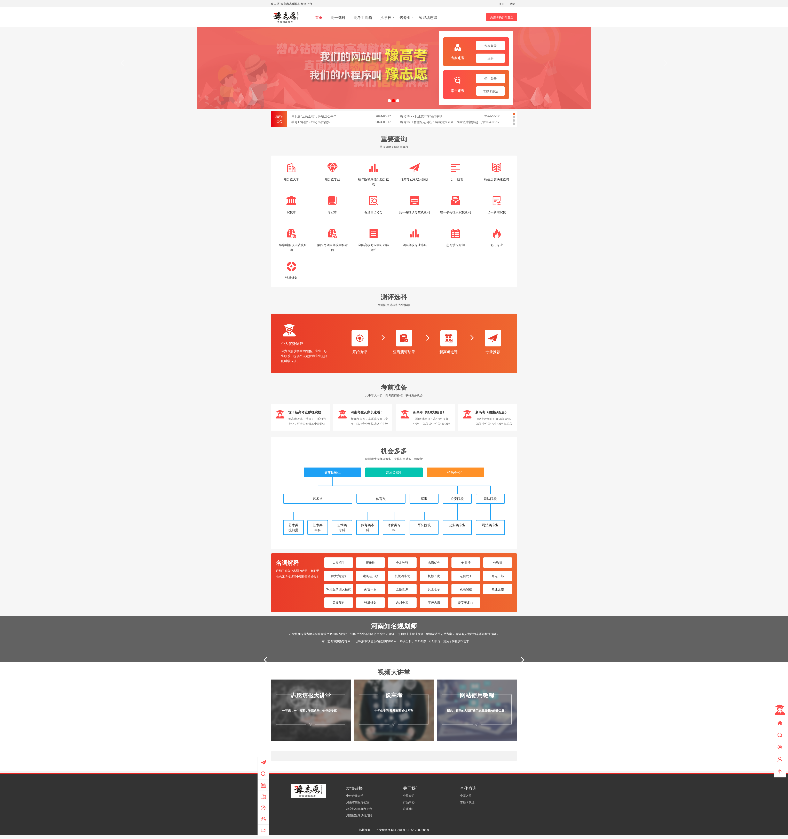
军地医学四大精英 (338, 589)
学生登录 (490, 78)
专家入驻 (466, 795)
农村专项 (402, 602)
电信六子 (466, 576)
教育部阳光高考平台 (359, 809)
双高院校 (466, 589)
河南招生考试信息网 (359, 815)
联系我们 (409, 809)
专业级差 (497, 589)
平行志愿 (434, 602)
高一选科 (338, 17)
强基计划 (370, 602)
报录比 (370, 562)
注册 (501, 4)
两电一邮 (497, 576)
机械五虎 (434, 576)
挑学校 (385, 17)
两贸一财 (370, 589)
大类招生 (338, 562)
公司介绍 (409, 795)
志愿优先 (434, 562)
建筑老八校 (370, 576)
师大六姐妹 (338, 576)
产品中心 (409, 802)
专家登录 (490, 46)
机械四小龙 (402, 576)
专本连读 (402, 562)
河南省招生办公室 (357, 802)
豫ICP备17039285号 (416, 830)
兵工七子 (434, 589)
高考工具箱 (363, 17)
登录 (512, 4)
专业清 (466, 562)
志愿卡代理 (467, 802)
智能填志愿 (428, 17)
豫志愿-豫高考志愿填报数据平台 (291, 4)
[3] (394, 68)
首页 (318, 17)
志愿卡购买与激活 (501, 17)
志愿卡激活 (490, 91)
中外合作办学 (354, 795)
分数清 (497, 562)
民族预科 (338, 602)
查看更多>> (466, 602)
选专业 (405, 17)
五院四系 (402, 589)
